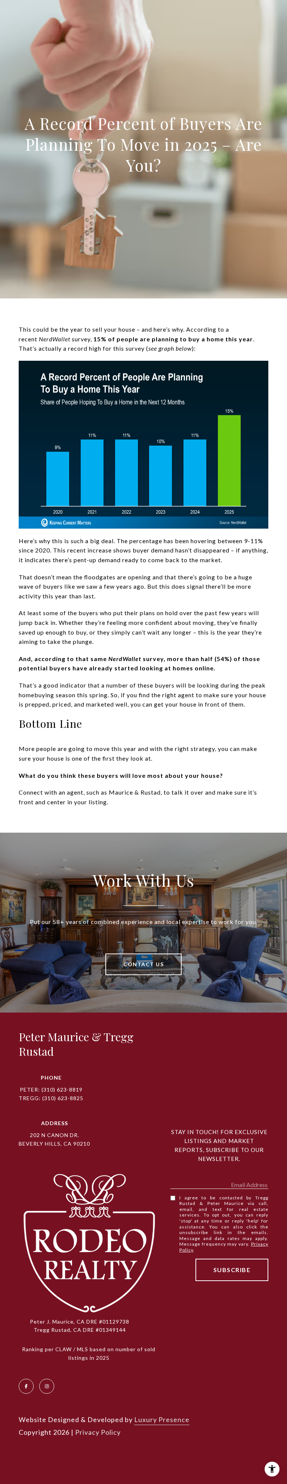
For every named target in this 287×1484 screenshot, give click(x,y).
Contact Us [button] (143, 964)
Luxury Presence (161, 1419)
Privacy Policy (98, 1432)
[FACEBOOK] (26, 1386)
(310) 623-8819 (62, 1089)
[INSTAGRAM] (46, 1386)
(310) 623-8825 (62, 1098)
